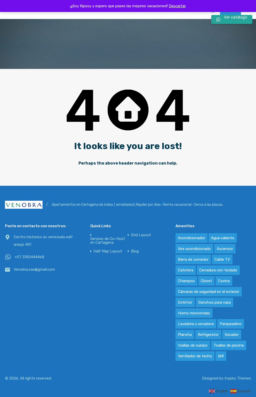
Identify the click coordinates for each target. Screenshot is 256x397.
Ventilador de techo (195, 356)
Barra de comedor (193, 259)
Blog (135, 251)
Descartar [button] (177, 6)
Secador (232, 334)
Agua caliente (222, 238)
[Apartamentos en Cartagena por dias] (23, 205)
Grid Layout (141, 235)
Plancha (185, 334)
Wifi (221, 356)
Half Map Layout (108, 251)
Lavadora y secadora (196, 324)
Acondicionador (191, 238)
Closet (206, 281)
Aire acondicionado (194, 248)
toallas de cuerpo (193, 345)
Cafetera (185, 270)
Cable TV (222, 259)
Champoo (186, 281)
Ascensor (225, 248)
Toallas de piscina (229, 345)
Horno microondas (194, 313)
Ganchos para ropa (214, 302)
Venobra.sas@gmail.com (34, 269)
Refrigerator (208, 334)
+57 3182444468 (29, 257)
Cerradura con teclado (218, 270)
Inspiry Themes (237, 378)
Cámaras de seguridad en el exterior (208, 291)
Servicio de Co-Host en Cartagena (107, 240)
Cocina (224, 281)
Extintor (185, 302)
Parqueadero (231, 324)
